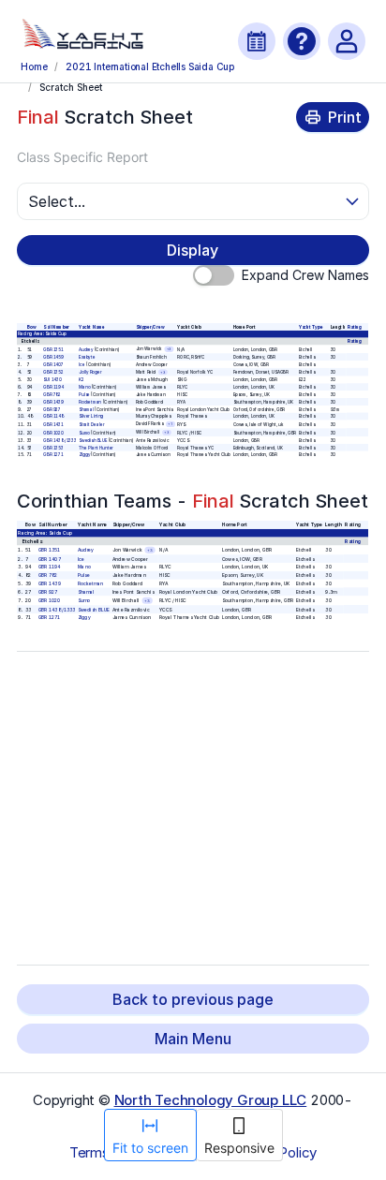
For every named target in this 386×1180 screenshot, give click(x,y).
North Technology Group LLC (210, 1100)
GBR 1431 (54, 423)
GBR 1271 (54, 454)
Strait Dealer (91, 423)
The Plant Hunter (96, 447)
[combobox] (184, 201)
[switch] (213, 275)
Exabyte (87, 356)
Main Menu (193, 1038)
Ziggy (84, 454)
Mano (84, 387)
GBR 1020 (54, 432)
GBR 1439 (54, 401)
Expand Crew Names (305, 275)
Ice (81, 363)
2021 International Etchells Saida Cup (149, 66)
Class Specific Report (82, 157)
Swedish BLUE (93, 439)
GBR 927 (52, 408)
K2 (81, 379)
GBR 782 (52, 394)
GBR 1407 (54, 363)
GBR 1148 (54, 416)
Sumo (84, 432)
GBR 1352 (54, 372)
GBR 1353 (54, 447)
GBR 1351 (54, 349)
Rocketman (90, 401)
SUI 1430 (53, 379)
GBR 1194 (54, 387)
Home (34, 66)
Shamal (86, 408)
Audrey (86, 349)
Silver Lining (91, 416)
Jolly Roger (90, 372)
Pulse (84, 394)
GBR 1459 (54, 356)
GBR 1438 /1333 (60, 439)
